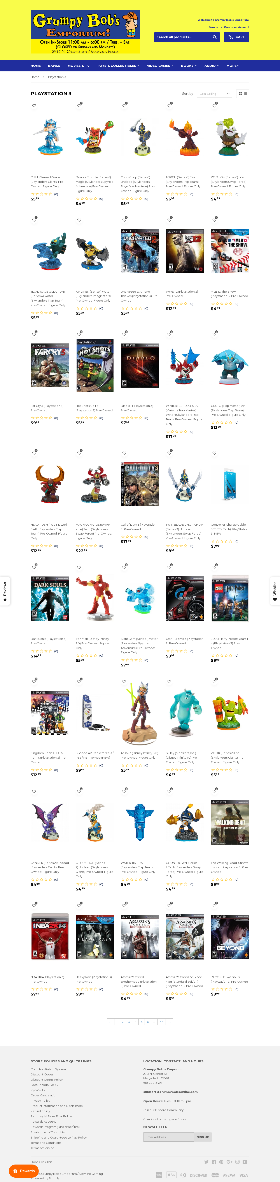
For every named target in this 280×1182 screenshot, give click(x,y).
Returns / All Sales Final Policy (51, 1116)
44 (161, 1021)
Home (36, 66)
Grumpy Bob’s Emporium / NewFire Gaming (72, 1173)
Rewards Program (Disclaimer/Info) (55, 1127)
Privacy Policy (40, 1100)
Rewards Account (43, 1121)
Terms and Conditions (46, 1142)
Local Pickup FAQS (44, 1085)
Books (187, 66)
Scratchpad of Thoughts (48, 1132)
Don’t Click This (41, 1162)
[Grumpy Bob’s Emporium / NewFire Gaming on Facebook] (214, 1162)
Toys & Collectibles (117, 66)
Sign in (213, 27)
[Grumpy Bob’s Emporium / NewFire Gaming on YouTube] (245, 1162)
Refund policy (40, 1111)
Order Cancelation (44, 1095)
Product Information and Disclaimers (56, 1106)
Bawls (54, 66)
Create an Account (236, 27)
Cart (240, 37)
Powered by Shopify (45, 1178)
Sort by (187, 94)
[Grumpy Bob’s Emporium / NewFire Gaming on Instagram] (237, 1162)
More (231, 66)
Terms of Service (42, 1148)
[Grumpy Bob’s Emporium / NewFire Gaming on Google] (229, 1162)
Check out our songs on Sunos (164, 1119)
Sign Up (203, 1137)
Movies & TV (78, 66)
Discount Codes (42, 1074)
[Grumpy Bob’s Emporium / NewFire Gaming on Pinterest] (221, 1162)
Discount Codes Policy (47, 1079)
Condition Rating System (48, 1069)
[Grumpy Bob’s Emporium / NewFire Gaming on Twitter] (206, 1162)
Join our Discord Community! (163, 1110)
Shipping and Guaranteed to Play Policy (59, 1137)
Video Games (159, 66)
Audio (211, 66)
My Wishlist (38, 1090)
